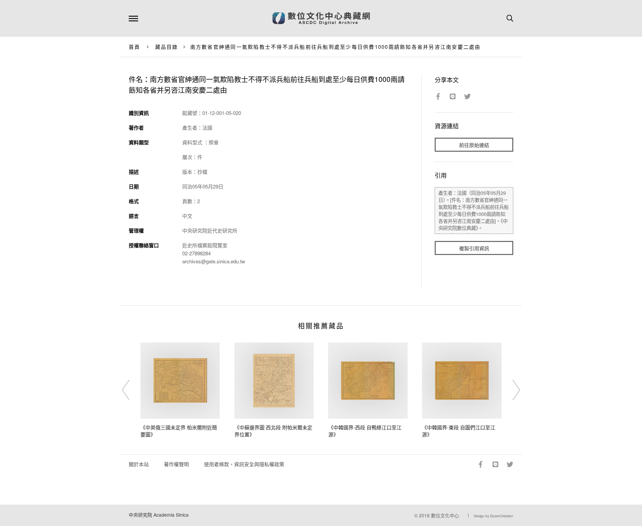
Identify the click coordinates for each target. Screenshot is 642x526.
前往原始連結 (474, 144)
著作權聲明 (176, 464)
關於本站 (139, 464)
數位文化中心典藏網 (321, 18)
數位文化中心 (445, 515)
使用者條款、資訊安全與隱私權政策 (244, 464)
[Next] (510, 390)
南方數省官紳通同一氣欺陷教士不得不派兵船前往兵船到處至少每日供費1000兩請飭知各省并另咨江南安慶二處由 (335, 46)
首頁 (134, 46)
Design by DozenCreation (493, 516)
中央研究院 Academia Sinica (159, 514)
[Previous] (131, 390)
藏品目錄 (166, 46)
